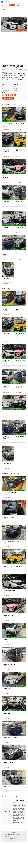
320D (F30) (18, 15)
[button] (11, 24)
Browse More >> (21, 797)
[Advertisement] (14, 48)
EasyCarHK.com (9, 835)
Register (12, 5)
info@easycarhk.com (10, 840)
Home (2, 15)
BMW (13, 15)
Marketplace (8, 15)
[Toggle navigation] (18, 4)
